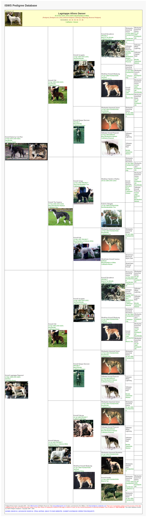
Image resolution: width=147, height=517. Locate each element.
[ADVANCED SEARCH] (25, 511)
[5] (75, 20)
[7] (80, 20)
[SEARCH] (14, 511)
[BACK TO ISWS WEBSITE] (53, 511)
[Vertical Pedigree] (69, 17)
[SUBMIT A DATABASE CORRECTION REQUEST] (78, 511)
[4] (72, 20)
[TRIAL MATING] (39, 511)
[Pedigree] (46, 17)
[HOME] (7, 511)
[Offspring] (85, 17)
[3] (70, 20)
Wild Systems (34, 506)
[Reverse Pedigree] (95, 17)
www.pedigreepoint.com (59, 506)
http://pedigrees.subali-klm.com (97, 506)
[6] (77, 20)
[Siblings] (78, 17)
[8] (82, 20)
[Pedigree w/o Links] (56, 17)
